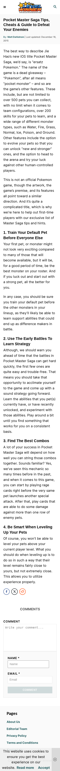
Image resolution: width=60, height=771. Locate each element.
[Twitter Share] (14, 591)
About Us (13, 722)
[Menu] (5, 7)
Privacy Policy (16, 735)
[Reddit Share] (22, 591)
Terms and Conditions (22, 742)
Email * (14, 673)
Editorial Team (17, 729)
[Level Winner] (30, 7)
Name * (14, 658)
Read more (25, 768)
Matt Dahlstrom (16, 37)
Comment (11, 621)
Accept (44, 768)
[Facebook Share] (6, 591)
